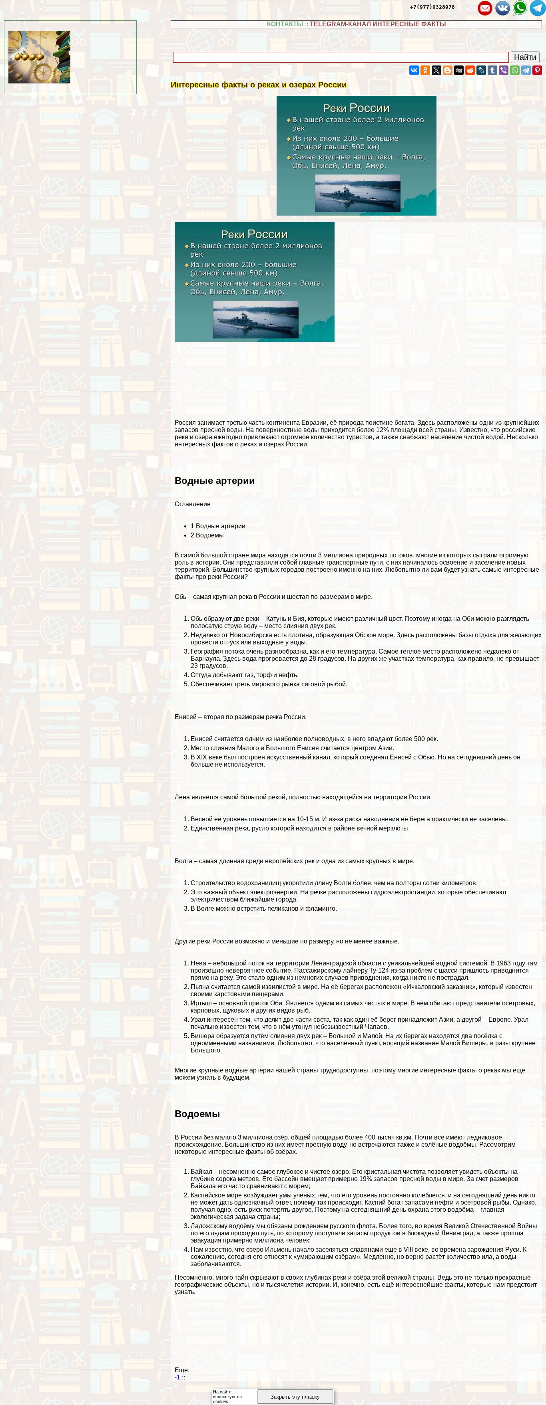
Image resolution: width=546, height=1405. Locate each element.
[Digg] (459, 70)
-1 (177, 1377)
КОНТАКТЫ (285, 24)
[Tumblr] (492, 70)
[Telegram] (526, 70)
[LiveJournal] (481, 70)
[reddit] (470, 70)
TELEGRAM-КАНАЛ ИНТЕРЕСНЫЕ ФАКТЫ (378, 24)
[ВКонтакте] (414, 70)
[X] (436, 70)
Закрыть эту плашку (295, 1397)
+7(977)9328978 (432, 7)
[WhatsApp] (515, 70)
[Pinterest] (537, 70)
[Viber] (503, 70)
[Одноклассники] (425, 70)
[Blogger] (447, 70)
